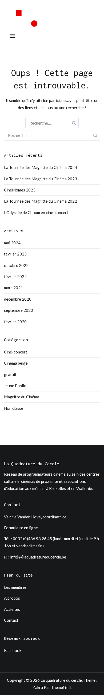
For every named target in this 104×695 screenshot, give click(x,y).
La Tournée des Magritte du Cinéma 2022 (40, 201)
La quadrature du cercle (61, 680)
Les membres (15, 587)
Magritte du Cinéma (21, 396)
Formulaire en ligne (21, 527)
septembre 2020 (18, 310)
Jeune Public (15, 385)
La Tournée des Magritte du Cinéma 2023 (40, 178)
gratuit (10, 374)
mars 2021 (13, 287)
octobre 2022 (16, 265)
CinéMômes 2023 (19, 189)
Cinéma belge (16, 363)
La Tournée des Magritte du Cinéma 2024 (40, 167)
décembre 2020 (17, 299)
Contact (11, 620)
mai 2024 (12, 242)
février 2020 (15, 321)
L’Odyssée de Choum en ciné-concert (36, 212)
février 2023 (15, 253)
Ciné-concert (15, 351)
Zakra (38, 687)
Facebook (12, 650)
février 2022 (15, 276)
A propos (12, 598)
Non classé (13, 408)
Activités (12, 609)
